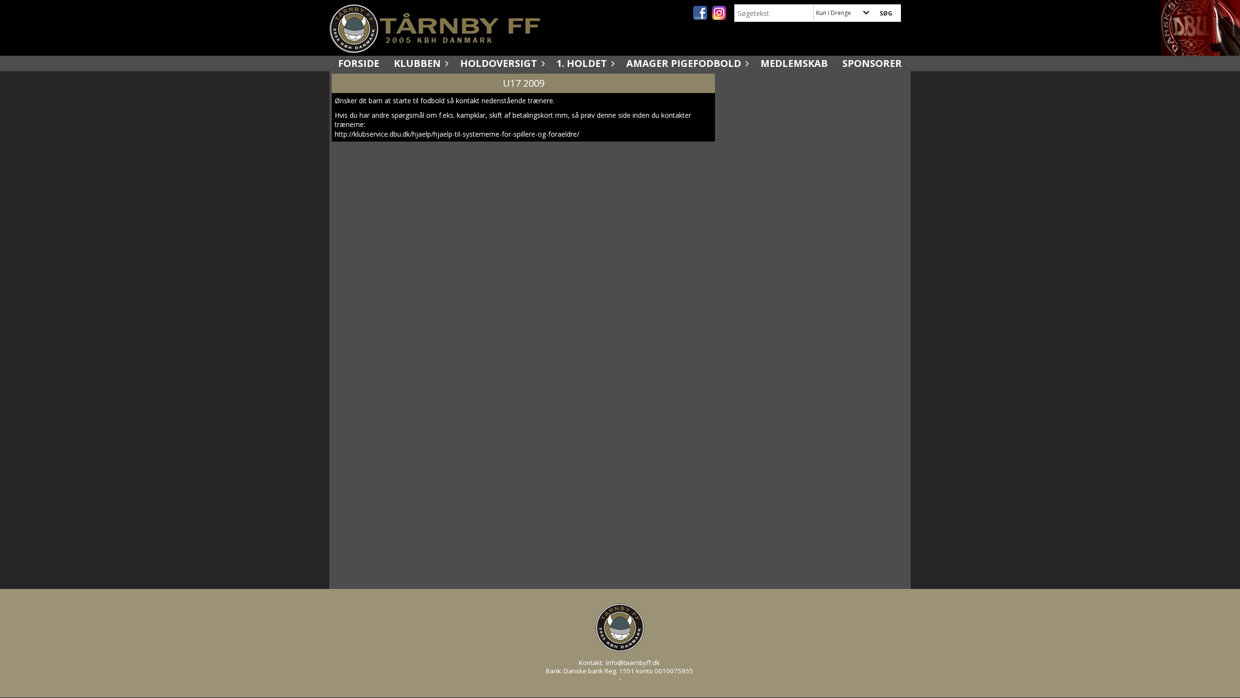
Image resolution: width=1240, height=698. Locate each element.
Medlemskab (794, 63)
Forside (358, 63)
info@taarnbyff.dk (633, 662)
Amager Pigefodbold (683, 63)
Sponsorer (872, 63)
